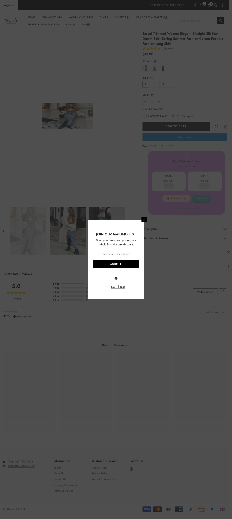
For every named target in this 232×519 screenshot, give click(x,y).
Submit (116, 264)
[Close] (144, 219)
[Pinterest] (116, 278)
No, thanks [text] (118, 287)
